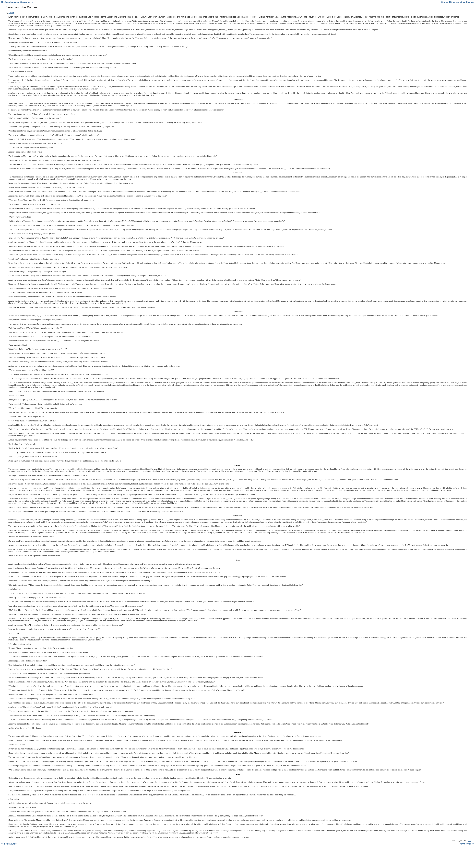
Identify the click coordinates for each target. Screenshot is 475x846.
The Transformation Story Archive (17, 2)
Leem (11, 13)
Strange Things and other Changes (457, 2)
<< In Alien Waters (9, 844)
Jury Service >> (467, 844)
